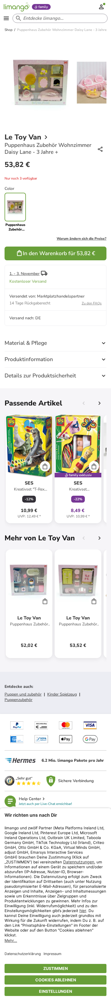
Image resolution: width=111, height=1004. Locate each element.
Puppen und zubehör (23, 694)
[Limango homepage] (16, 7)
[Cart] (45, 466)
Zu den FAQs (92, 303)
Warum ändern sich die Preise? (81, 238)
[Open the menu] (6, 18)
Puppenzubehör (18, 699)
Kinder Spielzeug (62, 694)
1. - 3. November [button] (24, 273)
